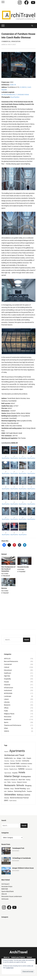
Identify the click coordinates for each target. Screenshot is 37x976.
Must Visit (22, 779)
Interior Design (12, 776)
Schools (20, 785)
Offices (6, 708)
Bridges (19, 758)
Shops (12, 788)
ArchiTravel (18, 952)
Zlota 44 (4, 894)
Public (6, 711)
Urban (6, 728)
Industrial (7, 685)
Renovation (16, 41)
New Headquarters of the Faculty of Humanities (8, 569)
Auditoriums (8, 758)
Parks (9, 782)
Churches (6, 761)
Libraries (7, 702)
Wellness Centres (23, 795)
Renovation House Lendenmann (11, 896)
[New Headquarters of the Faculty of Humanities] (8, 561)
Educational (8, 670)
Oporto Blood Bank (7, 891)
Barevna (4, 588)
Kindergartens (26, 777)
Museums (7, 705)
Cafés (23, 758)
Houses (6, 682)
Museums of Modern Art (11, 779)
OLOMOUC (23, 87)
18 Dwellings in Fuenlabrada (21, 858)
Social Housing (20, 789)
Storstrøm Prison (6, 886)
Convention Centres (9, 766)
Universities (10, 794)
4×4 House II (5, 884)
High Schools (7, 773)
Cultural (6, 667)
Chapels (28, 758)
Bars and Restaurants (11, 661)
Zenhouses (4, 899)
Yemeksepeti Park (18, 848)
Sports (6, 722)
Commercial (6, 41)
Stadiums (10, 791)
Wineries (6, 798)
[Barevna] (8, 582)
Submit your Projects (18, 957)
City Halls (18, 761)
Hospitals (15, 773)
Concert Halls (15, 763)
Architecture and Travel (14, 755)
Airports (6, 751)
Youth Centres (12, 800)
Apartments (17, 751)
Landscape (7, 696)
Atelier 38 (13, 85)
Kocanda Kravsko (23, 567)
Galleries (21, 769)
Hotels (21, 772)
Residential (7, 719)
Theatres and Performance (12, 725)
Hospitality (7, 679)
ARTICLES (7, 658)
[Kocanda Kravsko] (24, 561)
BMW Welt (4, 889)
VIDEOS (6, 731)
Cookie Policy (10, 967)
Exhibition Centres (21, 766)
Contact (29, 957)
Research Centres (22, 782)
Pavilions (14, 782)
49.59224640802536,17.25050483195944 (15, 94)
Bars (15, 758)
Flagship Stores (13, 769)
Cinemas (12, 761)
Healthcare (7, 673)
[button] (10, 178)
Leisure (6, 699)
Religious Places (9, 714)
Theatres (29, 791)
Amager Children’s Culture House (23, 868)
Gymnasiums (28, 769)
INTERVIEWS (8, 693)
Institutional (8, 690)
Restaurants (9, 785)
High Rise (7, 676)
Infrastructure (8, 687)
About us (6, 957)
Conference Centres (26, 763)
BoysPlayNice (15, 97)
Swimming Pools (20, 791)
